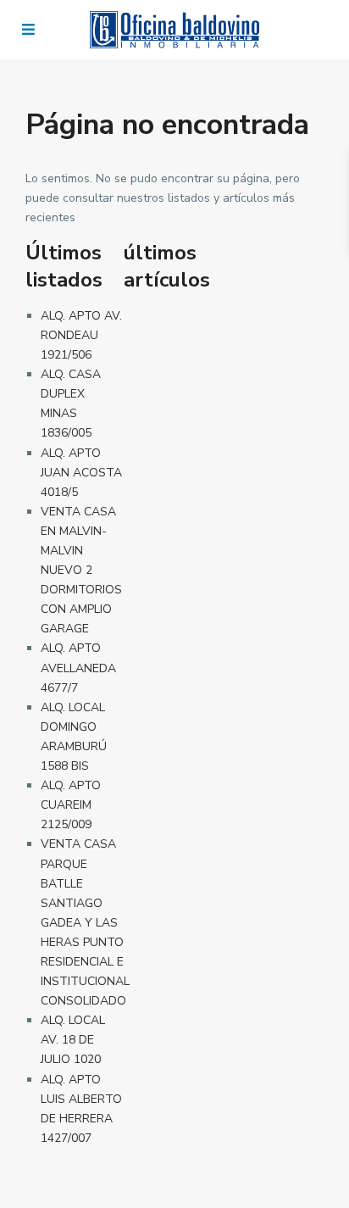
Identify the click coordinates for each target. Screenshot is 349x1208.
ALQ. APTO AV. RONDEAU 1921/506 (81, 335)
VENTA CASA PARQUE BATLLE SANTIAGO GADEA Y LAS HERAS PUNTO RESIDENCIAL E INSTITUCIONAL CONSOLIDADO (85, 922)
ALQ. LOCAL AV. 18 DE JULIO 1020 (73, 1039)
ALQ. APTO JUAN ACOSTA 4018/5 (81, 472)
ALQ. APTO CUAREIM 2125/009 (71, 804)
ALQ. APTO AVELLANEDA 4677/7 (78, 667)
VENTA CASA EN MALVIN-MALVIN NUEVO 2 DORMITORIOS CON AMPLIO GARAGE (81, 570)
